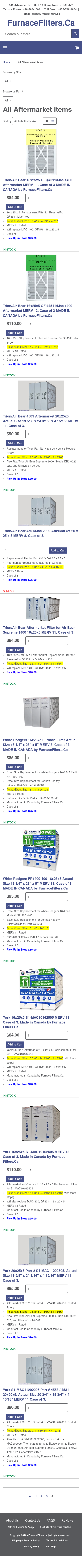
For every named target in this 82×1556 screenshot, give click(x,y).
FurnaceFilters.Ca (41, 22)
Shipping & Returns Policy (25, 1540)
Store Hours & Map (21, 1527)
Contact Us (32, 1520)
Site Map (50, 1546)
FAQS (51, 1520)
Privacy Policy (31, 1546)
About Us (12, 1520)
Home (6, 62)
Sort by (7, 121)
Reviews (67, 1520)
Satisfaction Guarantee (55, 1527)
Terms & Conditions (57, 1540)
